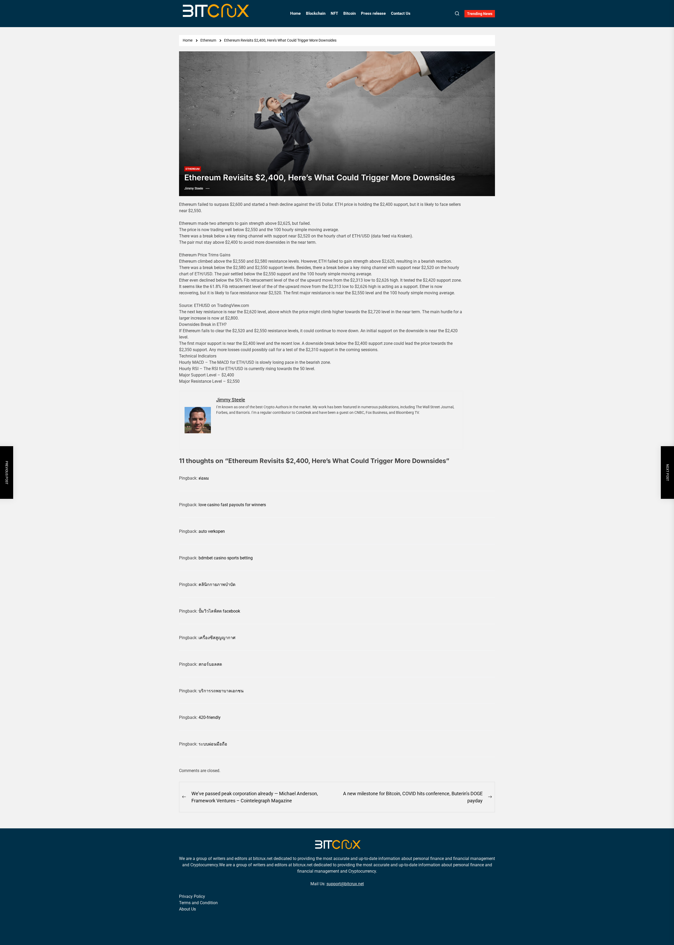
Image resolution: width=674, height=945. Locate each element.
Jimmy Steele (193, 188)
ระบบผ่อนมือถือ (213, 744)
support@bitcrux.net (345, 883)
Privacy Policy (192, 896)
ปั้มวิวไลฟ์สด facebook (219, 611)
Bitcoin (349, 13)
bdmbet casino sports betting (226, 557)
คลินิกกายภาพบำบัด (217, 584)
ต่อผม (204, 478)
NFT (334, 13)
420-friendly (210, 717)
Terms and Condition (198, 902)
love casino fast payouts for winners (232, 504)
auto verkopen (212, 531)
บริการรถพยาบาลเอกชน (221, 690)
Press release (373, 13)
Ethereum (193, 168)
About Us (187, 909)
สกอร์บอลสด (210, 664)
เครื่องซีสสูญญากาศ (217, 637)
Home (295, 13)
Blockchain (315, 13)
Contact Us (400, 13)
